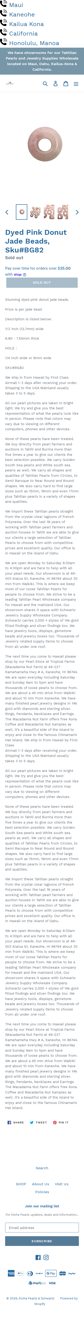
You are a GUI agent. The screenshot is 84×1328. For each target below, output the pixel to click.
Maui (16, 4)
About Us (40, 1184)
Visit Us (61, 1184)
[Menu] (76, 83)
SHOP (21, 1184)
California (23, 33)
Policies (42, 1192)
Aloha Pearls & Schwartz (36, 1298)
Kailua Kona (26, 23)
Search (42, 1168)
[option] (21, 212)
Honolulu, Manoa (34, 43)
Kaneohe (22, 14)
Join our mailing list (42, 1206)
